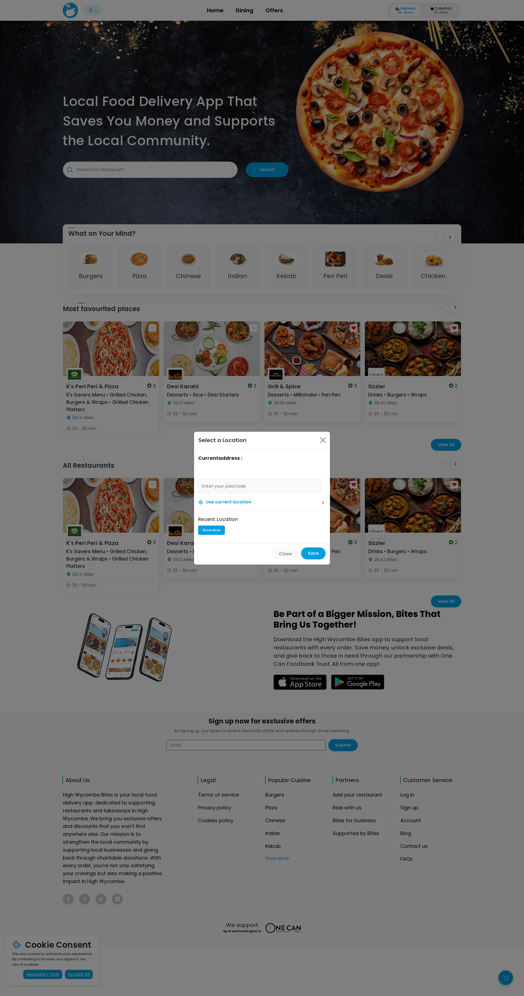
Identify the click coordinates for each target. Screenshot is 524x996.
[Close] (323, 440)
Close (285, 554)
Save (313, 553)
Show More (212, 530)
